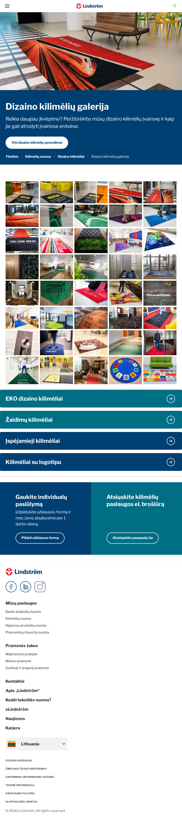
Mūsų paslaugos (21, 603)
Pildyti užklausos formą (40, 538)
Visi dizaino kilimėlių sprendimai (37, 143)
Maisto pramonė (18, 661)
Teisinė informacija (20, 785)
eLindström (17, 709)
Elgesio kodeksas (19, 760)
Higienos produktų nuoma (26, 625)
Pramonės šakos (22, 645)
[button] (175, 6)
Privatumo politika (20, 793)
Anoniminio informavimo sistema (30, 777)
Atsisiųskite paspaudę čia (133, 538)
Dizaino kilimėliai (71, 157)
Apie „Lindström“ (23, 690)
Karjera (13, 728)
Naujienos (15, 718)
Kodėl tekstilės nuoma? (28, 700)
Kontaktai (15, 681)
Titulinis (12, 157)
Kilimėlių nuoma (38, 157)
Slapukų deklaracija (21, 801)
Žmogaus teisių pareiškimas (26, 768)
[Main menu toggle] (7, 6)
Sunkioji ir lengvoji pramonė (27, 668)
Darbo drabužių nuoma (23, 612)
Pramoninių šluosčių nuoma (27, 632)
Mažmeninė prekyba (21, 654)
